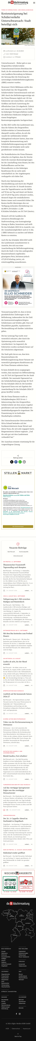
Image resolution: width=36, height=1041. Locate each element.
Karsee (3, 1001)
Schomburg (4, 1009)
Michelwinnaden (23, 953)
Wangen (4, 997)
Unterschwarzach (18, 556)
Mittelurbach (22, 955)
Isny (20, 971)
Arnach (3, 951)
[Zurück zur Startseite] (18, 3)
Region (21, 1008)
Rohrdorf (21, 980)
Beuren (21, 974)
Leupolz (3, 1003)
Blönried (21, 1000)
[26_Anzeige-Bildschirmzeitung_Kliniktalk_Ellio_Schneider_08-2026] (18, 287)
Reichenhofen (5, 983)
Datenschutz (16, 1029)
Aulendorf (22, 997)
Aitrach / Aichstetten (9, 991)
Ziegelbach (4, 966)
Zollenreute (22, 1003)
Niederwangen (5, 1007)
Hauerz (3, 960)
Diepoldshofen (5, 974)
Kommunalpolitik (23, 552)
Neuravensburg (5, 1005)
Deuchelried (4, 1000)
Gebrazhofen (5, 978)
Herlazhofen (4, 980)
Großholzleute (23, 976)
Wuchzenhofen (5, 987)
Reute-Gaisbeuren (24, 957)
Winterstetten (5, 985)
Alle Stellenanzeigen (18, 526)
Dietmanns (4, 953)
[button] (34, 3)
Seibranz (3, 962)
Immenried (22, 964)
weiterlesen (28, 590)
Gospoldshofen (5, 957)
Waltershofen (23, 966)
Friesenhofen (5, 976)
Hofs (2, 981)
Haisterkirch (22, 951)
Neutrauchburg (23, 978)
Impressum (26, 1029)
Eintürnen (4, 955)
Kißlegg (22, 961)
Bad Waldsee (23, 949)
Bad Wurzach (11, 552)
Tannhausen (22, 1001)
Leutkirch (4, 971)
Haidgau (3, 958)
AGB (7, 1029)
